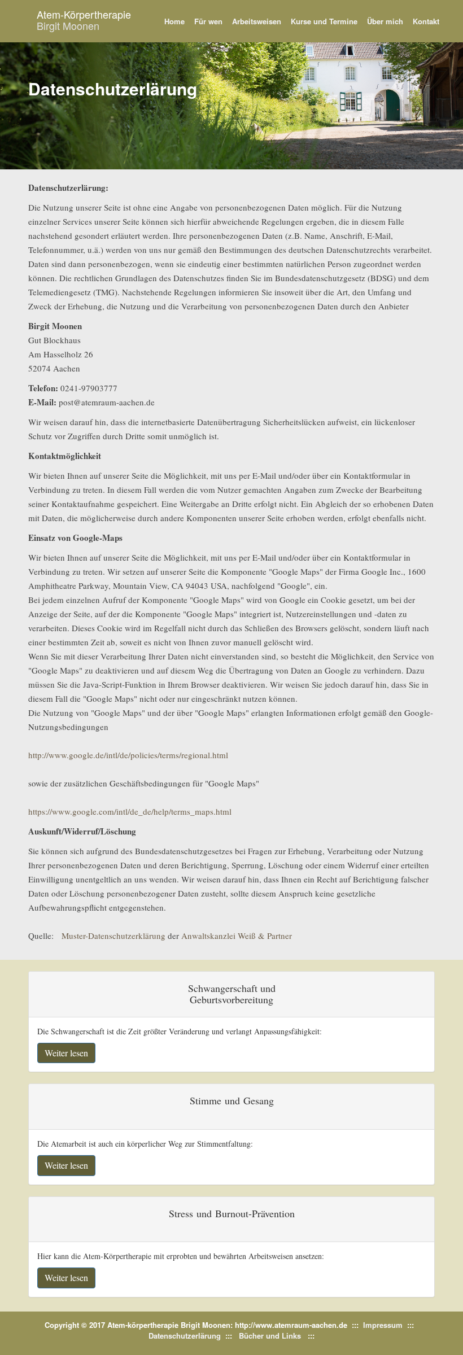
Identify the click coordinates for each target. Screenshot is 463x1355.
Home (174, 21)
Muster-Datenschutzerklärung (113, 935)
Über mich (385, 21)
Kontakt (426, 21)
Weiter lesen (66, 1053)
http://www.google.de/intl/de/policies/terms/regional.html (128, 754)
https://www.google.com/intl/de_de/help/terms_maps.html (129, 811)
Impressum (383, 1324)
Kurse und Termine (324, 21)
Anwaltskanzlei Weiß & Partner (236, 935)
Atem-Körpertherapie (84, 20)
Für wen (208, 21)
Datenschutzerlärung (184, 1335)
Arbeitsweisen (256, 21)
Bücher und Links (270, 1335)
